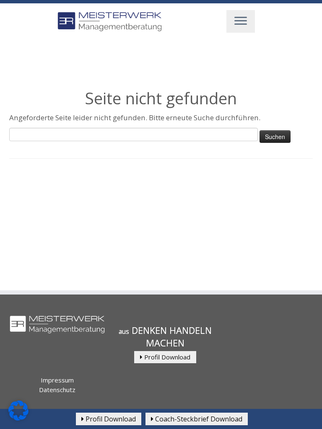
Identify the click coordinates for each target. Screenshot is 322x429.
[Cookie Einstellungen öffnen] (18, 418)
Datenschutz (57, 389)
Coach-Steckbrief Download (197, 419)
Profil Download (166, 357)
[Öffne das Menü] (240, 21)
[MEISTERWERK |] (109, 22)
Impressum (57, 380)
